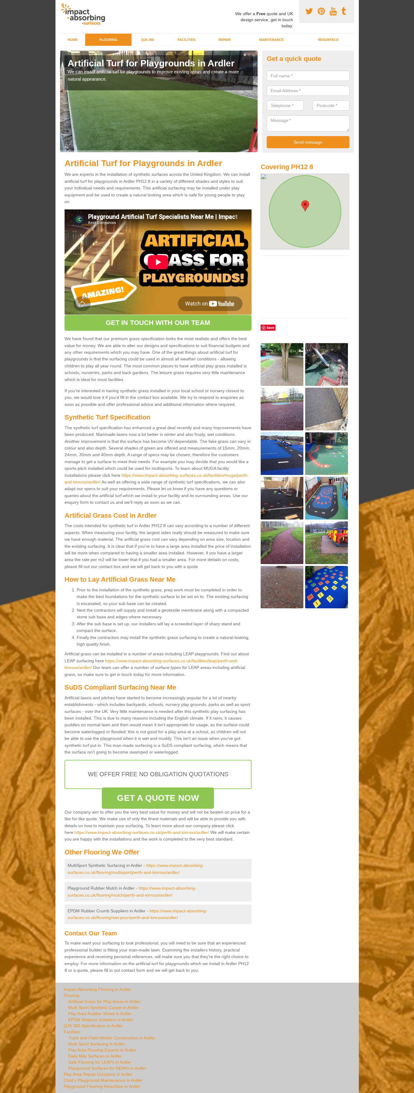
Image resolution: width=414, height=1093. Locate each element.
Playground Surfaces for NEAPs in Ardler (107, 1068)
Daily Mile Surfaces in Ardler (95, 1056)
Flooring (108, 40)
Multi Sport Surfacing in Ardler (96, 1043)
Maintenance (271, 40)
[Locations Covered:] (63, 5)
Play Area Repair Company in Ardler (98, 1074)
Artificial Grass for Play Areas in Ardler (104, 1001)
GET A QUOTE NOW (158, 798)
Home (73, 40)
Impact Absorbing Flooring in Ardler (97, 989)
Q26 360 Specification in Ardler (93, 1025)
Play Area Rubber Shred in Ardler (100, 1013)
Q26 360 (147, 40)
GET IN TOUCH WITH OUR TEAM (158, 322)
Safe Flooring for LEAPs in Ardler (99, 1062)
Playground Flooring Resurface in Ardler (102, 1086)
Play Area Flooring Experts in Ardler (102, 1050)
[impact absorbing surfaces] (85, 14)
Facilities (186, 40)
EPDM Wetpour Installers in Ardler (100, 1019)
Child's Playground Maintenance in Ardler (103, 1080)
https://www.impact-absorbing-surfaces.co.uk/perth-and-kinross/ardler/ (142, 832)
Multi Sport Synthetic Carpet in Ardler (103, 1007)
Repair (225, 40)
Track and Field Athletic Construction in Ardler (111, 1037)
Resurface (328, 40)
